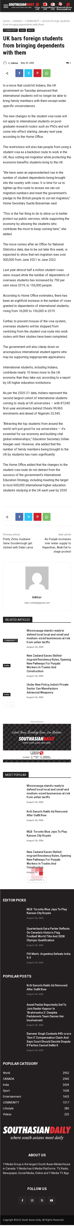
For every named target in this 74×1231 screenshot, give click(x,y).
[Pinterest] (37, 73)
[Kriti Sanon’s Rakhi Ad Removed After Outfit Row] (13, 816)
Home (6, 21)
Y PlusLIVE (37, 8)
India (22, 30)
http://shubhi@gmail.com (37, 603)
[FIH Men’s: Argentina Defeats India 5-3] (13, 958)
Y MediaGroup (68, 8)
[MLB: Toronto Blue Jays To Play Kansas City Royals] (13, 836)
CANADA (17, 21)
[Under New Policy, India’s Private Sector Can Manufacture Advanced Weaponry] (13, 689)
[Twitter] (28, 73)
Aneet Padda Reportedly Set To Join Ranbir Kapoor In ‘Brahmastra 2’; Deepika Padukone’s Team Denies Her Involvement (46, 1012)
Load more (35, 880)
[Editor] (5, 63)
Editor (14, 63)
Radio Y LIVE (53, 8)
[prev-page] (5, 704)
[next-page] (11, 704)
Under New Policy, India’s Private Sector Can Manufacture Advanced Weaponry (47, 688)
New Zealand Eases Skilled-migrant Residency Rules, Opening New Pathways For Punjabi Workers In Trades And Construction (49, 663)
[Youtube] (51, 1200)
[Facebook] (19, 73)
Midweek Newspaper (60, 8)
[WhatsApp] (47, 73)
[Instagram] (32, 1200)
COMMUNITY (32, 21)
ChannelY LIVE (45, 8)
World (30, 30)
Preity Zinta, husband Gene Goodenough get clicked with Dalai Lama (18, 543)
